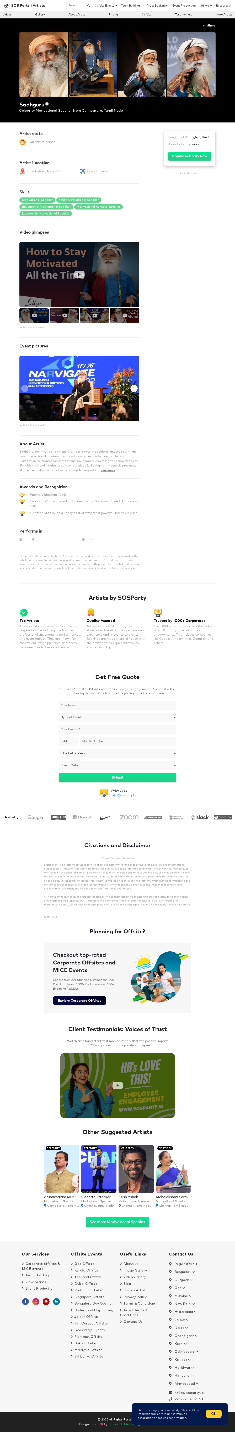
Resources (223, 5)
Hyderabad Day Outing (93, 1310)
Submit (117, 777)
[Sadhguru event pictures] (79, 388)
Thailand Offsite (88, 1277)
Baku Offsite (85, 1343)
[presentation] (24, 388)
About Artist (76, 14)
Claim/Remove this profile (118, 858)
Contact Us (132, 1321)
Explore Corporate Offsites (79, 1000)
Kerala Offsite (86, 1270)
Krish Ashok (128, 1197)
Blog (127, 1283)
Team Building (131, 5)
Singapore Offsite (89, 1297)
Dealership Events (89, 1330)
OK (213, 1413)
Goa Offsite (84, 1263)
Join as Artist (134, 1290)
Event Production (184, 5)
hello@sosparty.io (123, 795)
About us (130, 1263)
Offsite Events (105, 5)
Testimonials (183, 14)
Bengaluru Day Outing (92, 1303)
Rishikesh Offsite (88, 1336)
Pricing (113, 14)
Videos (7, 14)
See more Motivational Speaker (117, 1222)
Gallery (205, 5)
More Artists (224, 14)
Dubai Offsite (85, 1283)
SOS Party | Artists (28, 5)
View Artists (35, 1282)
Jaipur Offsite (86, 1316)
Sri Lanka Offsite (88, 1356)
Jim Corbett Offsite (91, 1323)
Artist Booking (156, 5)
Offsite (146, 14)
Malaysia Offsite (88, 1350)
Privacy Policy (135, 1297)
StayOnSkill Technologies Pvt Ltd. (132, 1424)
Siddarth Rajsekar (96, 1197)
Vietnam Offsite (88, 1290)
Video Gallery (134, 1277)
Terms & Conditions (139, 1303)
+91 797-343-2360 (188, 1399)
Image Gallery (135, 1270)
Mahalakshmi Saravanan (176, 1197)
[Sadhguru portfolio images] (43, 64)
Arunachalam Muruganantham (69, 1197)
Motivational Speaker (54, 110)
